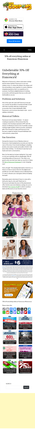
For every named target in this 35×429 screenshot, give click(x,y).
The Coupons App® (13, 187)
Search (8, 383)
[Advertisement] (17, 410)
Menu (30, 50)
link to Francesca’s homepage (13, 162)
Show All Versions (14, 41)
